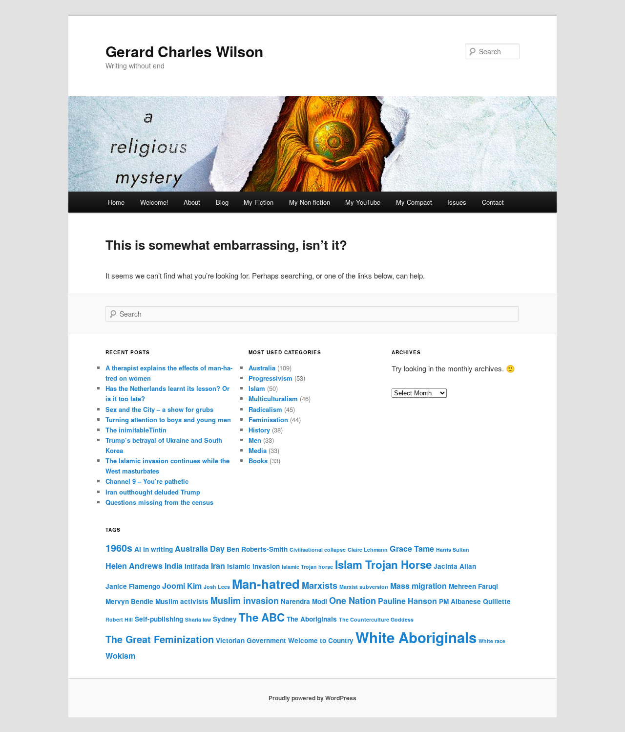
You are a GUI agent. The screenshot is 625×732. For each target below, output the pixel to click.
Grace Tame (412, 548)
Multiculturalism (273, 398)
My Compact (414, 202)
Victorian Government (251, 640)
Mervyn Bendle (129, 601)
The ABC (262, 617)
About (192, 202)
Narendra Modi (304, 601)
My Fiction (258, 202)
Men (255, 440)
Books (258, 460)
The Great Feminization (159, 639)
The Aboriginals (312, 619)
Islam (257, 388)
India (174, 565)
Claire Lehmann (368, 549)
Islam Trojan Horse (383, 564)
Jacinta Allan (455, 566)
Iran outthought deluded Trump (152, 491)
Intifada (197, 566)
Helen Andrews (134, 565)
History (259, 429)
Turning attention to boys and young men (168, 419)
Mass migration (418, 585)
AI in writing (153, 549)
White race (492, 641)
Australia (262, 367)
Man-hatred (266, 584)
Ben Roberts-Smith (257, 549)
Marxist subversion (363, 586)
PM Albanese (460, 601)
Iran (218, 565)
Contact (493, 202)
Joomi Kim (182, 585)
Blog (222, 202)
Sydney (225, 619)
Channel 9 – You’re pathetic (146, 481)
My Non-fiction (309, 202)
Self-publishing (159, 619)
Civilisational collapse (318, 549)
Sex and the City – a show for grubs (159, 409)
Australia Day (200, 548)
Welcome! (154, 202)
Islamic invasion (253, 566)
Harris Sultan (452, 549)
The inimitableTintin (136, 429)
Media (258, 450)
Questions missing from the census (159, 502)
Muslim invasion (244, 600)
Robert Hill (119, 619)
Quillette (497, 601)
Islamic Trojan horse (307, 566)
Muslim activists (181, 601)
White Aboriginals (416, 637)
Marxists (319, 585)
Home (116, 202)
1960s (118, 548)
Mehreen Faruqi (473, 586)
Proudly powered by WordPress (312, 697)
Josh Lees (217, 586)
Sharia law (198, 619)
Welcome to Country (321, 640)
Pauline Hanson (407, 600)
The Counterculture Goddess (376, 619)
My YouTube (362, 202)
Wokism (120, 655)
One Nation (352, 600)
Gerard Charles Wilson (184, 51)
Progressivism (270, 378)
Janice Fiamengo (132, 586)
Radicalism (265, 409)
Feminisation (268, 419)
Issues (456, 202)
